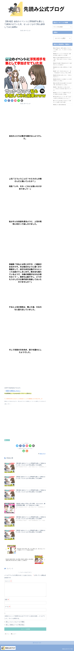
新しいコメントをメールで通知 (15, 622)
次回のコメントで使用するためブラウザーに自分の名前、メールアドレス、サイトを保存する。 (25, 617)
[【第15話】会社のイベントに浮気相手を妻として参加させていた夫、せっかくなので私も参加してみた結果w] (12, 100)
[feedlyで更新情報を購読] (23, 451)
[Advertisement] (25, 44)
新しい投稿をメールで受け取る (15, 625)
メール (7, 606)
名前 (7, 599)
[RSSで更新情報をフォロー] (27, 451)
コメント (8, 581)
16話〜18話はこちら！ (13, 390)
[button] (71, 27)
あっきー (7, 440)
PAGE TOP (37, 642)
